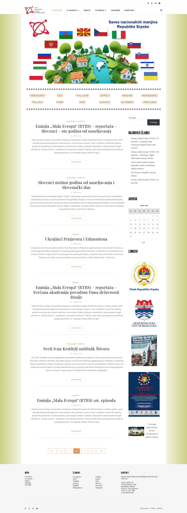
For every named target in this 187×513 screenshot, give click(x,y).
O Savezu (72, 10)
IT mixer (153, 508)
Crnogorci (37, 95)
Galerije (115, 10)
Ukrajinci (150, 102)
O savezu (28, 478)
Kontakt (130, 10)
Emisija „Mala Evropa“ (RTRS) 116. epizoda (76, 400)
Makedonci (150, 95)
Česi (60, 95)
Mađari (127, 95)
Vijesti (87, 10)
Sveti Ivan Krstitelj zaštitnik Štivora (76, 348)
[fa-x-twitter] (152, 3)
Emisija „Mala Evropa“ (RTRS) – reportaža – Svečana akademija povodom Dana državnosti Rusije (76, 292)
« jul (143, 242)
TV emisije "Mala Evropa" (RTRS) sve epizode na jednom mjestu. (151, 430)
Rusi (82, 102)
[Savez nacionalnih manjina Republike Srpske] (35, 10)
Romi (59, 102)
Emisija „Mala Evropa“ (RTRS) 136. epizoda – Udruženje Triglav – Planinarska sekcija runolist (145, 155)
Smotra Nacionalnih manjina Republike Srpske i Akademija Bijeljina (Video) (143, 165)
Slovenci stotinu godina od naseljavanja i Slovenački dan (76, 185)
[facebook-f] (148, 3)
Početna (57, 10)
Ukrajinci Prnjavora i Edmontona (76, 238)
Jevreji (104, 95)
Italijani (82, 95)
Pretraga (132, 117)
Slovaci (104, 102)
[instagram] (156, 3)
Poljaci (37, 102)
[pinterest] (159, 3)
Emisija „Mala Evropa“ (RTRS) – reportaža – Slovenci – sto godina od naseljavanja (76, 128)
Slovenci (127, 102)
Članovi (99, 10)
